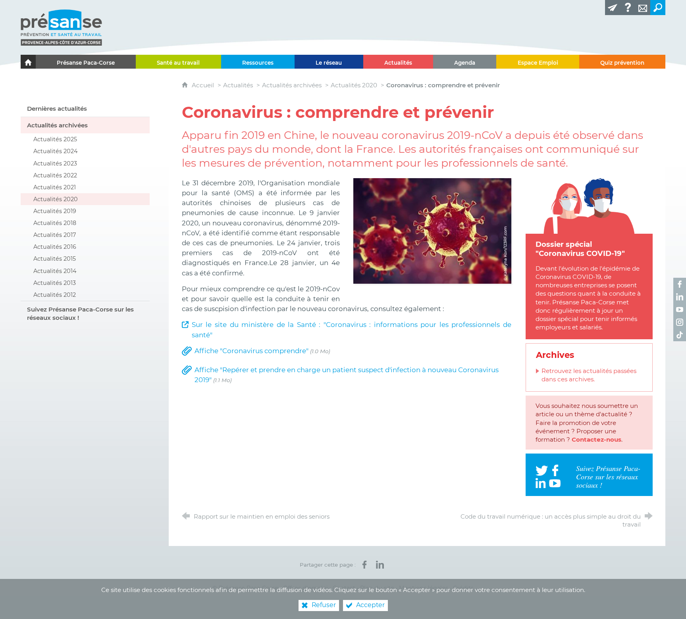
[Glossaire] (627, 7)
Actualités (238, 85)
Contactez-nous (596, 439)
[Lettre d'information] (612, 7)
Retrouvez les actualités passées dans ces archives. (588, 375)
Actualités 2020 (354, 85)
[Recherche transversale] (657, 7)
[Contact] (642, 7)
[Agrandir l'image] (432, 230)
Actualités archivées (292, 85)
